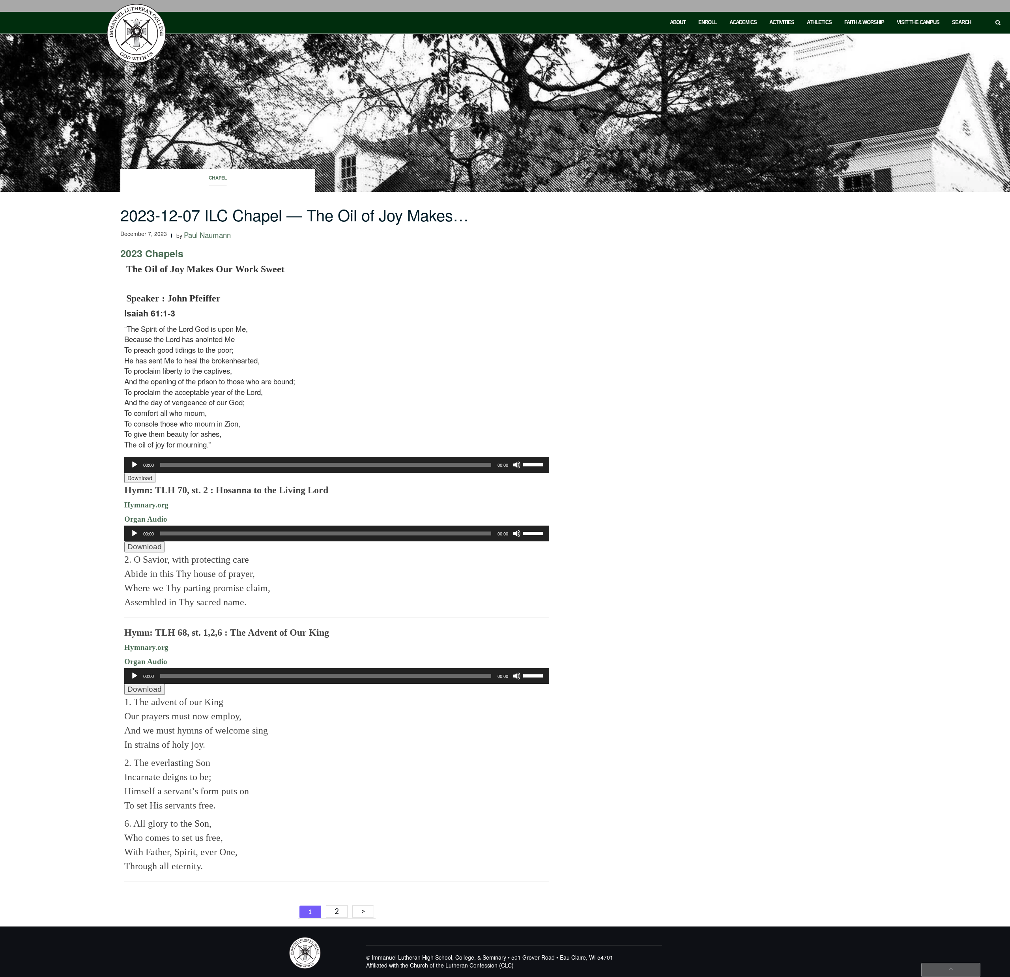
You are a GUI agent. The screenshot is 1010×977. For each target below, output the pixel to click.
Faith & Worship (864, 22)
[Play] (134, 465)
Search (961, 22)
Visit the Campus (918, 22)
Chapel (218, 178)
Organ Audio (145, 519)
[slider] (534, 464)
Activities (781, 22)
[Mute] (517, 465)
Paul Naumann (207, 235)
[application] (336, 465)
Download (139, 478)
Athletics (819, 22)
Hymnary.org (146, 505)
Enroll (707, 22)
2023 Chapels (151, 253)
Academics (743, 22)
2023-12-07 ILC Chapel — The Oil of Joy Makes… (294, 214)
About (678, 22)
